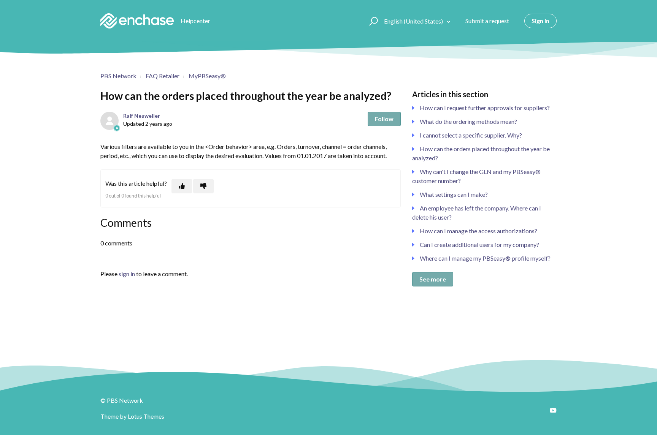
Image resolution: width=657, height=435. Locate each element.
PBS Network (118, 75)
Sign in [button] (540, 20)
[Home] (137, 20)
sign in (127, 273)
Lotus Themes (146, 416)
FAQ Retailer (162, 75)
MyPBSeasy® (207, 75)
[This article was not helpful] (203, 186)
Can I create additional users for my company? (479, 244)
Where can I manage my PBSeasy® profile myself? (485, 258)
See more (432, 279)
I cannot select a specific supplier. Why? (471, 135)
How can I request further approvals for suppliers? (485, 107)
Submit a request (487, 20)
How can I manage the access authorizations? (478, 230)
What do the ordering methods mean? (468, 121)
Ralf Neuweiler (141, 115)
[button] (372, 21)
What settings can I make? (454, 194)
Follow (384, 118)
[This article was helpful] (181, 186)
